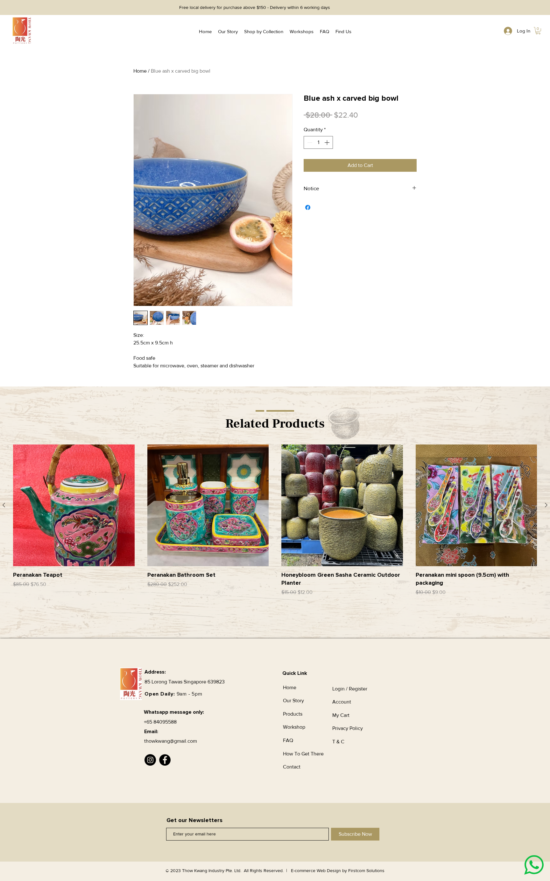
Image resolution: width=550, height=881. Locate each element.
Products (292, 714)
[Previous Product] (4, 505)
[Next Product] (546, 505)
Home (140, 71)
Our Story (293, 700)
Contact (291, 766)
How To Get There (303, 753)
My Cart (340, 715)
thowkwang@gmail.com (170, 741)
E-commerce (303, 870)
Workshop (294, 727)
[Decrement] (309, 142)
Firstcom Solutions (366, 870)
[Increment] (327, 142)
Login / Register (349, 688)
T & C (338, 741)
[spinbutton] (318, 142)
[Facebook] (165, 760)
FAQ (288, 740)
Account (341, 701)
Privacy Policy (348, 728)
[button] (538, 30)
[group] (275, 528)
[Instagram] (150, 760)
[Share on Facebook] (308, 207)
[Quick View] (74, 505)
